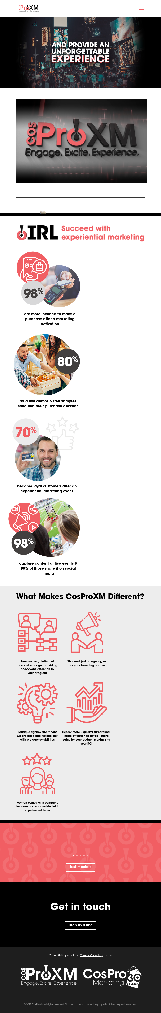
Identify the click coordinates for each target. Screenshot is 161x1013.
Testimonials (80, 867)
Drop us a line (80, 925)
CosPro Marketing (91, 955)
